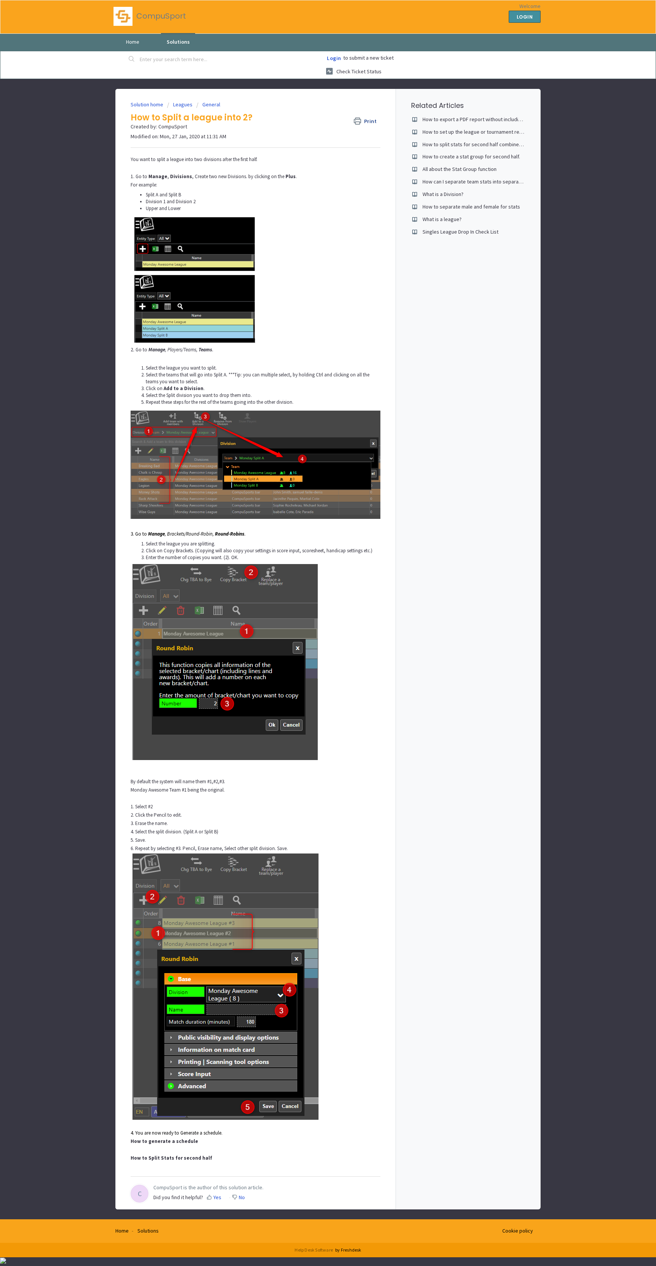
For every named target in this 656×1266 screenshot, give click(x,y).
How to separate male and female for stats (471, 206)
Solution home (147, 104)
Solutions (178, 41)
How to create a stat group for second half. (471, 156)
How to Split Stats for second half (171, 1158)
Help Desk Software (314, 1250)
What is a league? (442, 219)
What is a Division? (443, 194)
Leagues (182, 104)
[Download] (314, 550)
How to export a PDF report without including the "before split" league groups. (511, 119)
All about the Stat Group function (460, 169)
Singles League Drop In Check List (460, 231)
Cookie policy (517, 1230)
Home (132, 41)
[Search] (132, 59)
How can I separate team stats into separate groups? (483, 181)
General (211, 104)
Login (334, 58)
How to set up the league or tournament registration (482, 131)
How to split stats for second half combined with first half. (488, 144)
